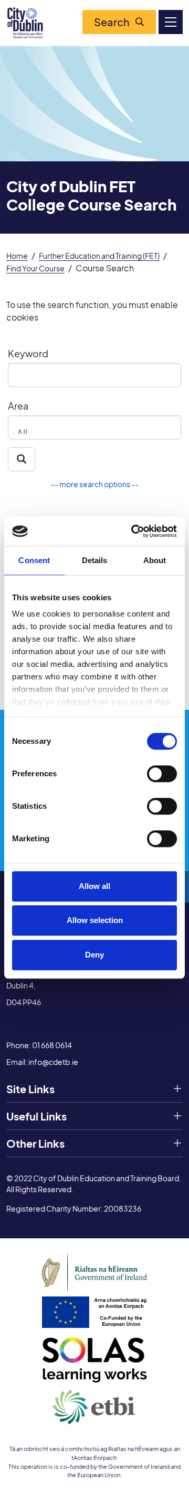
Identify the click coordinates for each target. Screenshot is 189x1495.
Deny (94, 954)
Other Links (35, 1143)
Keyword (28, 353)
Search (112, 21)
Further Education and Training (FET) (99, 255)
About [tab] (154, 560)
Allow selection (95, 920)
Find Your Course (35, 268)
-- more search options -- (95, 484)
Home (17, 255)
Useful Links (36, 1116)
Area (18, 406)
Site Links (30, 1088)
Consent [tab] (34, 560)
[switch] (162, 773)
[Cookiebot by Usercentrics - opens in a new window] (133, 531)
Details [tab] (95, 560)
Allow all (94, 886)
